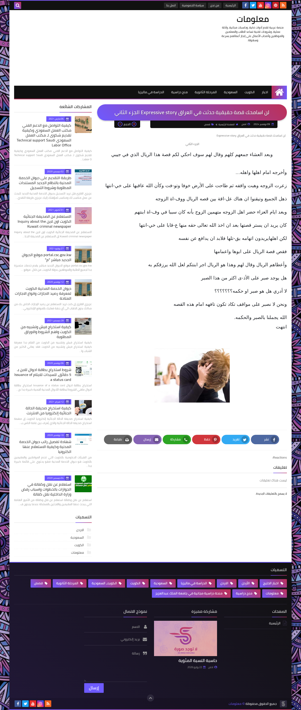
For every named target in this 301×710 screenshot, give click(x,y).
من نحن (214, 5)
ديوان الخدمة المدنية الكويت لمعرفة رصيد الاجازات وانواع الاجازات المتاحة (43, 293)
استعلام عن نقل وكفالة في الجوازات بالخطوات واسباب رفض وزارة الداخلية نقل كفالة (46, 489)
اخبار (265, 92)
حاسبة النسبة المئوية (197, 660)
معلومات (253, 19)
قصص (207, 124)
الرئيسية (231, 5)
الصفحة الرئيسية (226, 124)
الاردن (80, 530)
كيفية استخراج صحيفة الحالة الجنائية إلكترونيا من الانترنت (48, 410)
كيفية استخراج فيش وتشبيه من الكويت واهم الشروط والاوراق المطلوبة (46, 331)
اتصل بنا (171, 5)
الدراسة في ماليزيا (151, 92)
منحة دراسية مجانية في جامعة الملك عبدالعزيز (189, 593)
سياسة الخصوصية (193, 5)
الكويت (250, 92)
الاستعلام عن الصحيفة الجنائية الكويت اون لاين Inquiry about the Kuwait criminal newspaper (44, 221)
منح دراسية (179, 92)
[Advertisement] (99, 48)
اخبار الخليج (271, 583)
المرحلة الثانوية (206, 92)
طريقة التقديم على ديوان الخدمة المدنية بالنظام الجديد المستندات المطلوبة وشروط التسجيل (45, 182)
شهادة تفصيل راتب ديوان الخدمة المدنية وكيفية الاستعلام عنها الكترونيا (45, 446)
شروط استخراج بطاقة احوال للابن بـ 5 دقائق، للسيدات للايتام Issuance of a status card (42, 374)
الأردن (246, 583)
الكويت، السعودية (105, 583)
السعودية (231, 92)
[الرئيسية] (279, 92)
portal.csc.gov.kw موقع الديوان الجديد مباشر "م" (46, 257)
